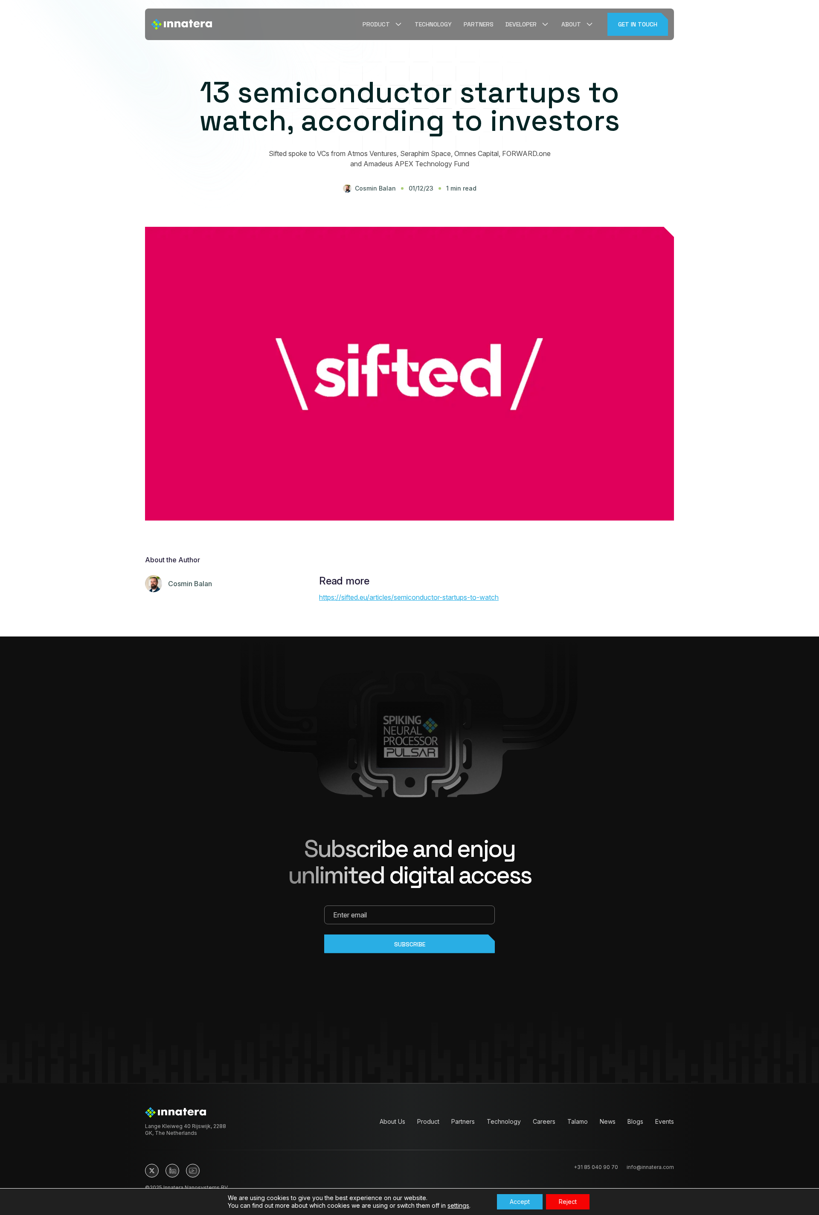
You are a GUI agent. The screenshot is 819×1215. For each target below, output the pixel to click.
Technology (433, 24)
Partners (479, 24)
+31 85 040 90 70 (596, 1167)
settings (458, 1205)
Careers (544, 1121)
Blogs (635, 1121)
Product (428, 1121)
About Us (392, 1121)
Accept (520, 1201)
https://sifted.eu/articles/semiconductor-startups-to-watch (409, 597)
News (608, 1121)
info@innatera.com (650, 1167)
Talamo (577, 1121)
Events (664, 1121)
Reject (568, 1201)
